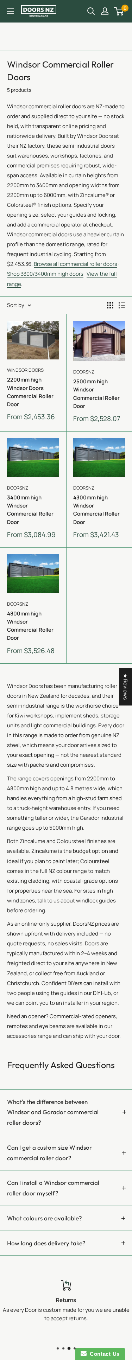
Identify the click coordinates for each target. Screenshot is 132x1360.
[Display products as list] (122, 305)
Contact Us (103, 1354)
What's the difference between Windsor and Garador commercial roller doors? (53, 1112)
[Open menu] (10, 11)
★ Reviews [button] (125, 686)
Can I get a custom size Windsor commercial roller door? (49, 1153)
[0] (119, 11)
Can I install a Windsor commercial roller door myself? (53, 1188)
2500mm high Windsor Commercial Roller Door (96, 394)
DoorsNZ (83, 372)
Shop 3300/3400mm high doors (45, 273)
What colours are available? (44, 1218)
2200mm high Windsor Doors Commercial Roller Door (30, 392)
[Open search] (91, 11)
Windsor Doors (25, 370)
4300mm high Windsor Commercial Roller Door (96, 510)
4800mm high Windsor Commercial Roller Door (30, 626)
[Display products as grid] (110, 305)
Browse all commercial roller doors (75, 264)
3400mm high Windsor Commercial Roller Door (30, 510)
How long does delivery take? (46, 1243)
